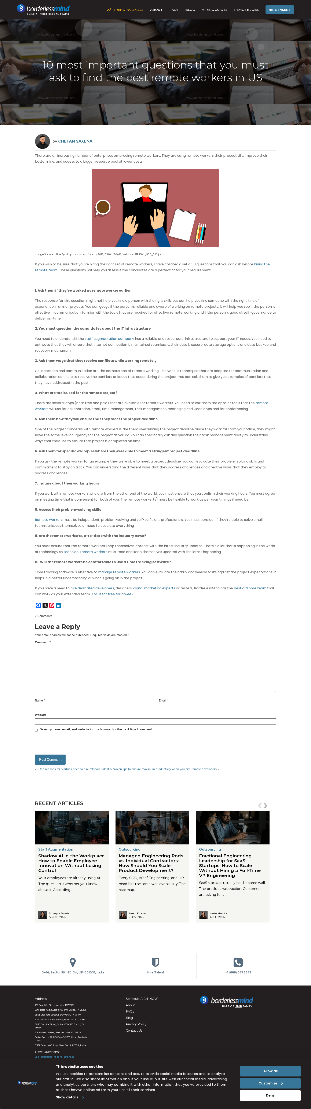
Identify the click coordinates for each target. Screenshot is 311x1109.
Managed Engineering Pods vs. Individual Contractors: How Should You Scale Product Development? (151, 863)
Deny (270, 1095)
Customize (268, 1083)
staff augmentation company (109, 338)
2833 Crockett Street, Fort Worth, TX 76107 (58, 1014)
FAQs (174, 10)
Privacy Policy (136, 1024)
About (156, 10)
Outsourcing (129, 849)
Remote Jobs (246, 10)
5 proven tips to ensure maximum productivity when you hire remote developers (163, 769)
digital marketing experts (154, 588)
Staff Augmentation (55, 849)
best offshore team (250, 588)
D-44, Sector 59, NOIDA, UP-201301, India (72, 972)
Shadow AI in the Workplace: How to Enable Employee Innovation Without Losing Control (72, 863)
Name (40, 700)
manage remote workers (119, 572)
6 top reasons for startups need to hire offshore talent (73, 769)
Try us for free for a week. (112, 594)
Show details (67, 1097)
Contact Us (134, 1030)
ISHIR (238, 1006)
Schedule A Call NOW (142, 999)
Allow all (270, 1071)
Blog (190, 10)
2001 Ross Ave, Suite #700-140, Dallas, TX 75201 (60, 1009)
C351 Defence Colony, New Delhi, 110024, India (60, 1045)
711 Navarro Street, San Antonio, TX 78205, (58, 1032)
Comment (43, 642)
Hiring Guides (214, 10)
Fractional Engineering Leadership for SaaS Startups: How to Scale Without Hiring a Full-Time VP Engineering (230, 865)
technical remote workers (85, 551)
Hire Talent (280, 10)
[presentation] (260, 805)
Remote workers (49, 519)
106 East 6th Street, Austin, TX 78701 (54, 1005)
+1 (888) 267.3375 (238, 972)
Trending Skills (128, 10)
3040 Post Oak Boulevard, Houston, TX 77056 (60, 1019)
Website (41, 714)
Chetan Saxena (75, 141)
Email (163, 700)
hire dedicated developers (92, 588)
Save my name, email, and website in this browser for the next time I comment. (96, 729)
